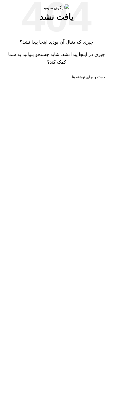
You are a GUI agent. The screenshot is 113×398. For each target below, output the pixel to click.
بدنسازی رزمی (96, 310)
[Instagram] (88, 368)
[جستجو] (10, 77)
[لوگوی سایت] (56, 7)
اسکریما (102, 322)
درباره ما (101, 279)
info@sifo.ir (76, 267)
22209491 (75, 255)
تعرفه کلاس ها (96, 346)
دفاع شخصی (98, 298)
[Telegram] (74, 368)
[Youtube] (102, 368)
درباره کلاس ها (96, 334)
